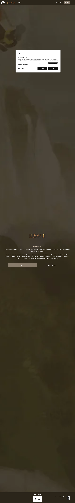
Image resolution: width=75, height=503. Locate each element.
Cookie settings (21, 68)
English (60, 2)
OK (53, 68)
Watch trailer (51, 265)
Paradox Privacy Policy (23, 64)
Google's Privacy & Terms (53, 63)
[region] (38, 61)
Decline (42, 68)
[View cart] (72, 2)
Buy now (67, 2)
